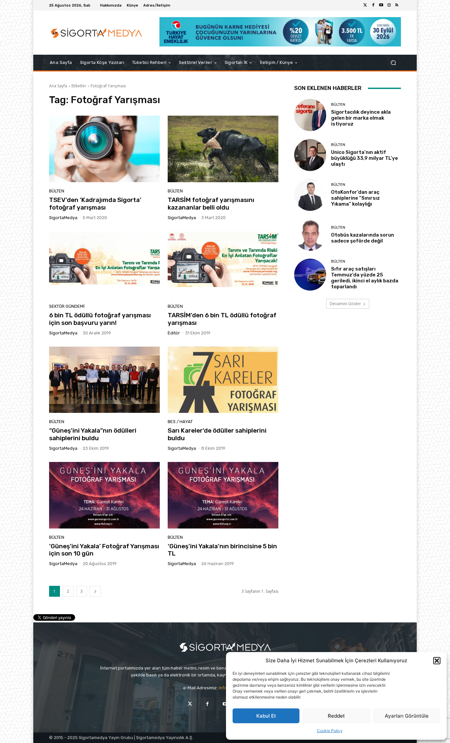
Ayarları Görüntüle (407, 716)
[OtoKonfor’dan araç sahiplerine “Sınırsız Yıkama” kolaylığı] (310, 195)
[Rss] (397, 5)
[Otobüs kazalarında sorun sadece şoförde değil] (310, 235)
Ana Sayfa (58, 86)
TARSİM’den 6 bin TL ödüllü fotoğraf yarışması (222, 319)
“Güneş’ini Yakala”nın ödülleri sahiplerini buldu (92, 434)
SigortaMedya (63, 217)
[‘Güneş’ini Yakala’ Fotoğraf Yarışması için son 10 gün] (104, 495)
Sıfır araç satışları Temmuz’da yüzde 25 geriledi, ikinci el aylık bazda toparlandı (364, 278)
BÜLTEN (56, 191)
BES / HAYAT (180, 421)
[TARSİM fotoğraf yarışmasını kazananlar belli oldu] (223, 149)
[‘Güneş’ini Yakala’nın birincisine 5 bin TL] (223, 495)
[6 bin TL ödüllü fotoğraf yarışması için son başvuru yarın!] (104, 264)
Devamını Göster (345, 303)
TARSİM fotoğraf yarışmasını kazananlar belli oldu (211, 203)
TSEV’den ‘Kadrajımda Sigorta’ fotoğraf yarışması (95, 203)
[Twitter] (365, 5)
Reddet (336, 716)
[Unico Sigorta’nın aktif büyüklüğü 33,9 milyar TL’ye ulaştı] (310, 155)
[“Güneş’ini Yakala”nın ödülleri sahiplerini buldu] (104, 380)
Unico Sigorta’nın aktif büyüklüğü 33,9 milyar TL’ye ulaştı (364, 158)
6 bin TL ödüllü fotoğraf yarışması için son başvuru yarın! (100, 319)
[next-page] (95, 591)
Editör (174, 332)
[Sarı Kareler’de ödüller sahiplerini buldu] (223, 380)
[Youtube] (381, 5)
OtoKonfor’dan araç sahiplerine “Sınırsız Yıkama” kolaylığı (355, 198)
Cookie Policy (330, 730)
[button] (437, 660)
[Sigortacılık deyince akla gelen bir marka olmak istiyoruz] (310, 115)
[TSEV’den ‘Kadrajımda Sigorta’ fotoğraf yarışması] (104, 149)
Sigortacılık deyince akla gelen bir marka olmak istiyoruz (361, 118)
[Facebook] (373, 5)
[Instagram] (389, 5)
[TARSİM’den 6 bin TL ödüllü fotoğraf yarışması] (223, 264)
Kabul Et (266, 716)
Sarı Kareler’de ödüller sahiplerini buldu (217, 434)
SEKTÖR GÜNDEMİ (67, 306)
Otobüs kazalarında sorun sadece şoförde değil (362, 238)
